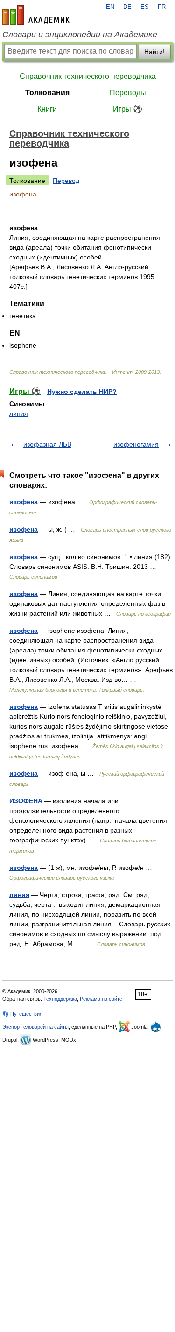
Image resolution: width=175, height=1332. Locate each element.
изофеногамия (136, 444)
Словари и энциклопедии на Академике (79, 34)
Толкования (47, 93)
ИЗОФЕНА (25, 801)
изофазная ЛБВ (47, 444)
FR (162, 7)
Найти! (154, 52)
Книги (47, 109)
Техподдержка (60, 999)
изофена (23, 501)
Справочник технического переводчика (88, 76)
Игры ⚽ (127, 109)
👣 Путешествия (22, 1014)
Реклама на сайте (101, 999)
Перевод (66, 180)
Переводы (128, 93)
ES (144, 7)
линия (18, 413)
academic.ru (36, 15)
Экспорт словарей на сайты (35, 1027)
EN (110, 7)
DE (127, 7)
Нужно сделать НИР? (82, 391)
